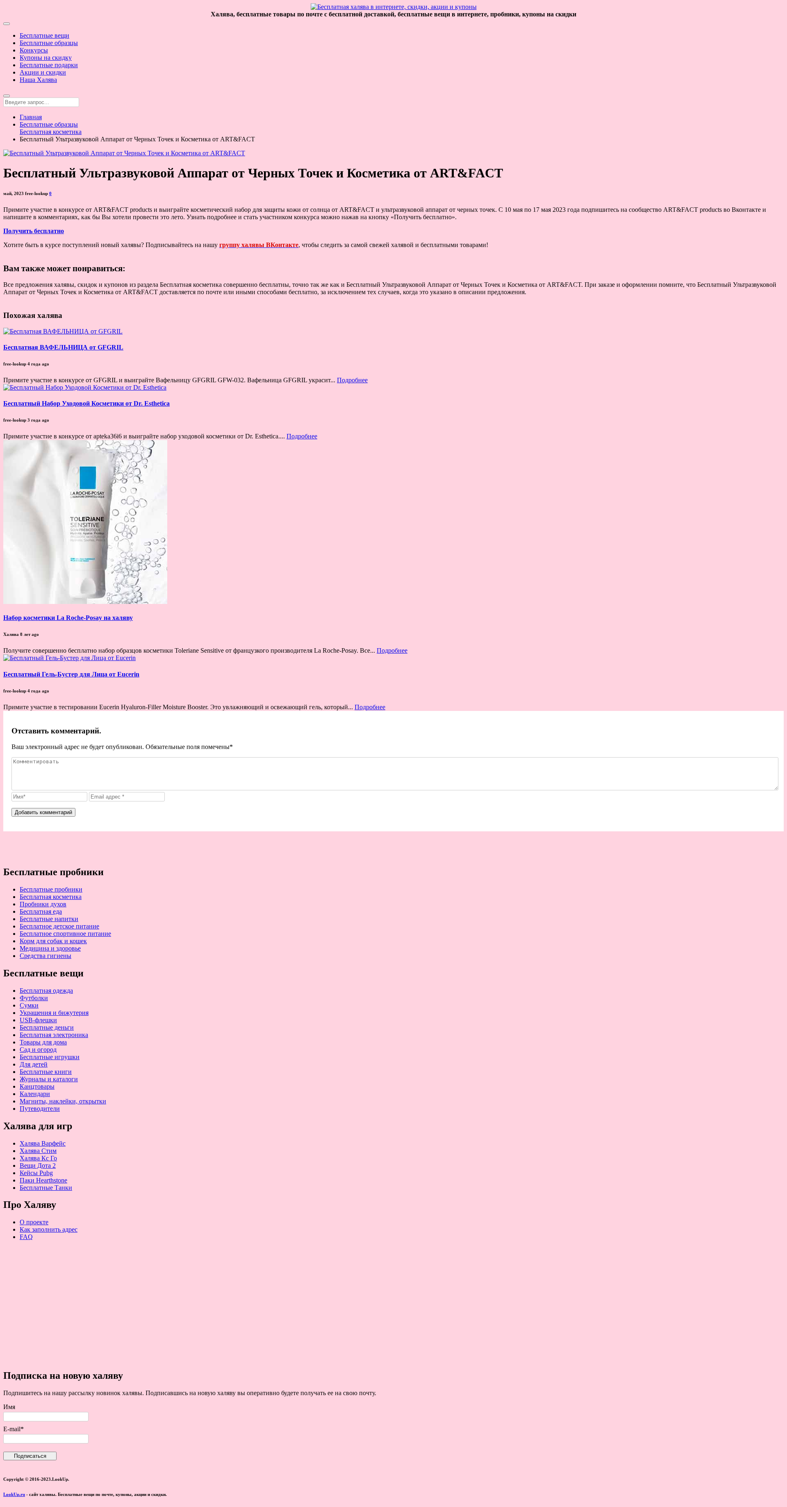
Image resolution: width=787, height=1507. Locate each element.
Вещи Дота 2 (38, 1165)
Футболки (34, 997)
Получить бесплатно (33, 230)
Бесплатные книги (46, 1071)
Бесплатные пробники (51, 889)
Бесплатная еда (41, 911)
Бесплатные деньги (47, 1027)
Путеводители (40, 1108)
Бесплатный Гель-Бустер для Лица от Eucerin (71, 674)
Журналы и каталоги (49, 1079)
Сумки (29, 1005)
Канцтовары (37, 1086)
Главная (31, 116)
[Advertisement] (249, 1304)
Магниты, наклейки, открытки (63, 1101)
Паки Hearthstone (43, 1180)
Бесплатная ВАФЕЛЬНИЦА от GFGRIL (63, 347)
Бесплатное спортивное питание (65, 933)
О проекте (34, 1222)
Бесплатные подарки (49, 64)
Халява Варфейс (43, 1143)
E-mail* (13, 1428)
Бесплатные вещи (44, 35)
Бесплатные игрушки (50, 1056)
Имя (9, 1406)
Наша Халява (38, 79)
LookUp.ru (14, 1494)
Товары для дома (43, 1042)
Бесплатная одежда (46, 990)
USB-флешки (38, 1020)
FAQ (26, 1236)
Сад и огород (38, 1049)
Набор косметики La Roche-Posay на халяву (68, 617)
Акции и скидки (43, 72)
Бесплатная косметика (51, 131)
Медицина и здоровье (50, 948)
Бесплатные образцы (49, 42)
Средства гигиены (45, 955)
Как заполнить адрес (48, 1229)
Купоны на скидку (46, 57)
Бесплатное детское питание (59, 926)
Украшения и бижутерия (54, 1012)
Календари (35, 1093)
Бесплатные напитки (49, 918)
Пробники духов (43, 904)
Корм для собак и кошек (53, 940)
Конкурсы (34, 50)
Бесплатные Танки (46, 1187)
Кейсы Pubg (36, 1172)
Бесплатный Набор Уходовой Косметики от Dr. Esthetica (86, 403)
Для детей (34, 1064)
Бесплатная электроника (54, 1034)
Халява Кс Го (38, 1158)
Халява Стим (38, 1150)
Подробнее (352, 380)
